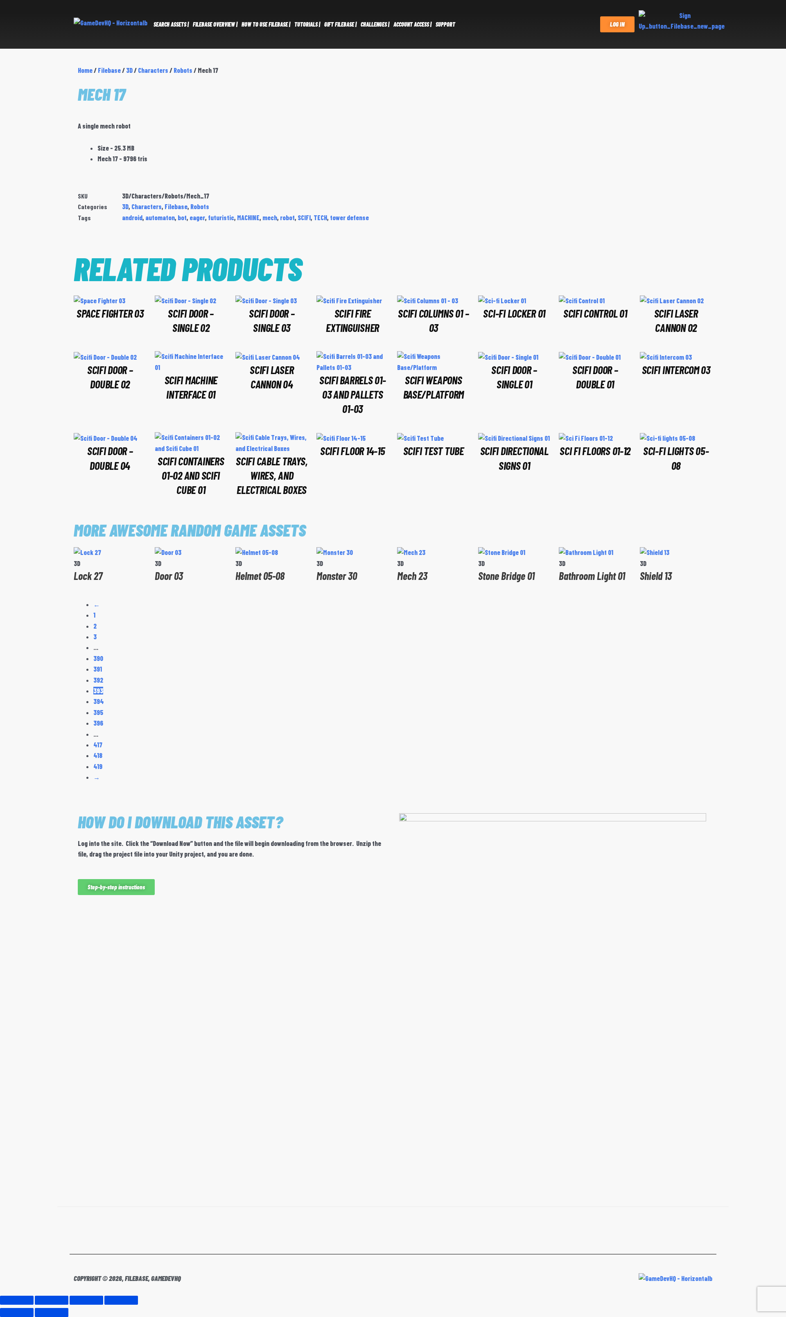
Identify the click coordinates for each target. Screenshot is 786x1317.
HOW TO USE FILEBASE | (266, 24)
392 (98, 680)
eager (197, 217)
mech (269, 217)
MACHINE (248, 217)
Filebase (109, 70)
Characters (153, 70)
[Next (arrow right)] (51, 1312)
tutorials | (307, 24)
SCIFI (304, 217)
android (132, 217)
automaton (160, 217)
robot (287, 217)
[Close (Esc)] (121, 1300)
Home (85, 70)
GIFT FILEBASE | (340, 24)
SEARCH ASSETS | (171, 24)
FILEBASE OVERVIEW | (215, 24)
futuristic (221, 217)
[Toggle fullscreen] (51, 1300)
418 (97, 755)
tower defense (349, 217)
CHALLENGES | (375, 24)
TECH (320, 217)
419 (97, 766)
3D (129, 70)
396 (98, 723)
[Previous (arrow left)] (17, 1312)
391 (97, 669)
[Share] (86, 1300)
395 (98, 712)
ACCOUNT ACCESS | (412, 24)
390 (98, 658)
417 (97, 745)
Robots (183, 70)
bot (182, 217)
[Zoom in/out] (17, 1300)
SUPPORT (445, 24)
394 (98, 701)
